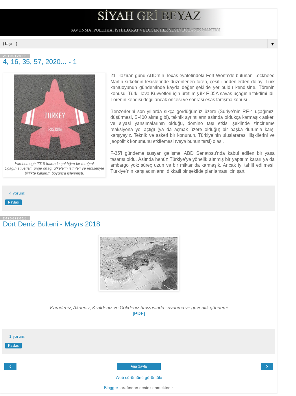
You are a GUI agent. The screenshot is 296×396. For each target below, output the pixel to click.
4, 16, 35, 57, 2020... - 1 (40, 62)
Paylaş (13, 202)
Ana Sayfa (139, 366)
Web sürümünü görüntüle (139, 377)
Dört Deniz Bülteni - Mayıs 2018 (51, 224)
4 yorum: (17, 193)
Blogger (111, 387)
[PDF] (139, 313)
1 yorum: (17, 336)
